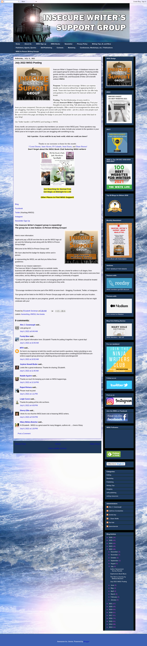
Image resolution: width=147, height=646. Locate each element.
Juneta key (112, 515)
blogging (109, 489)
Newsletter (68, 44)
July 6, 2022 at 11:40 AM (29, 371)
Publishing (110, 482)
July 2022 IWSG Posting (118, 581)
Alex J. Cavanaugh (27, 325)
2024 (111, 543)
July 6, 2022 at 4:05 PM (29, 405)
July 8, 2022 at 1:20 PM (29, 429)
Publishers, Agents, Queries (26, 48)
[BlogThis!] (58, 311)
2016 (111, 618)
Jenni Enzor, (67, 146)
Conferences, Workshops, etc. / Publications (96, 48)
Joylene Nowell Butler (29, 364)
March (113, 594)
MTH (22, 348)
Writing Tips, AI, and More (101, 44)
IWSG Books (55, 44)
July (112, 566)
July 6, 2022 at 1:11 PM (29, 394)
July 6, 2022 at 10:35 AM (29, 343)
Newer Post (20, 444)
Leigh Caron (25, 399)
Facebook (19, 208)
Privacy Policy (82, 44)
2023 (111, 546)
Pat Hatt (111, 522)
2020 (111, 606)
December (114, 552)
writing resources (112, 496)
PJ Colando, (57, 146)
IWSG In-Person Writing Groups (27, 51)
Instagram (19, 217)
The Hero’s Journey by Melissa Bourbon (118, 577)
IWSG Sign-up (41, 44)
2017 (111, 615)
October (114, 558)
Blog (17, 204)
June (113, 585)
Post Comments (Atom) (62, 458)
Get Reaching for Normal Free (57, 189)
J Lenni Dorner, (35, 146)
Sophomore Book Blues (118, 574)
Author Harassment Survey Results (117, 570)
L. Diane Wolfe (114, 518)
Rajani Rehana (26, 387)
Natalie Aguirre (26, 376)
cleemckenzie (113, 526)
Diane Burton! (81, 146)
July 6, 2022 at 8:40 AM (29, 331)
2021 (111, 603)
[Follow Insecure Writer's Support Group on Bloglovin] (116, 465)
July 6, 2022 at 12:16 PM (29, 382)
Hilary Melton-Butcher (29, 422)
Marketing (71, 48)
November (114, 555)
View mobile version (57, 448)
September (115, 560)
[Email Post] (52, 311)
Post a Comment (24, 433)
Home (18, 44)
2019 (111, 609)
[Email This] (56, 311)
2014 (111, 624)
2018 (111, 612)
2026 (111, 537)
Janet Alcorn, (47, 146)
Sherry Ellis (24, 410)
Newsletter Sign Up (22, 221)
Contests (60, 48)
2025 (111, 540)
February (114, 597)
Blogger (86, 641)
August (113, 563)
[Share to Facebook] (62, 311)
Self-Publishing (46, 48)
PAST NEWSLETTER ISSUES (117, 269)
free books (41, 314)
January (114, 600)
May (112, 588)
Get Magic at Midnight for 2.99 (57, 192)
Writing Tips (111, 485)
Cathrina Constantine (116, 511)
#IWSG (33, 314)
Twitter (17, 212)
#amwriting (25, 314)
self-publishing (111, 492)
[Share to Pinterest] (64, 311)
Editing (109, 475)
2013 (111, 627)
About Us (28, 44)
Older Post (95, 444)
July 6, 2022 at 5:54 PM (29, 417)
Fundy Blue (24, 336)
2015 (111, 621)
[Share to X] (60, 311)
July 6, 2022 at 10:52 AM (29, 359)
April (112, 591)
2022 (111, 549)
